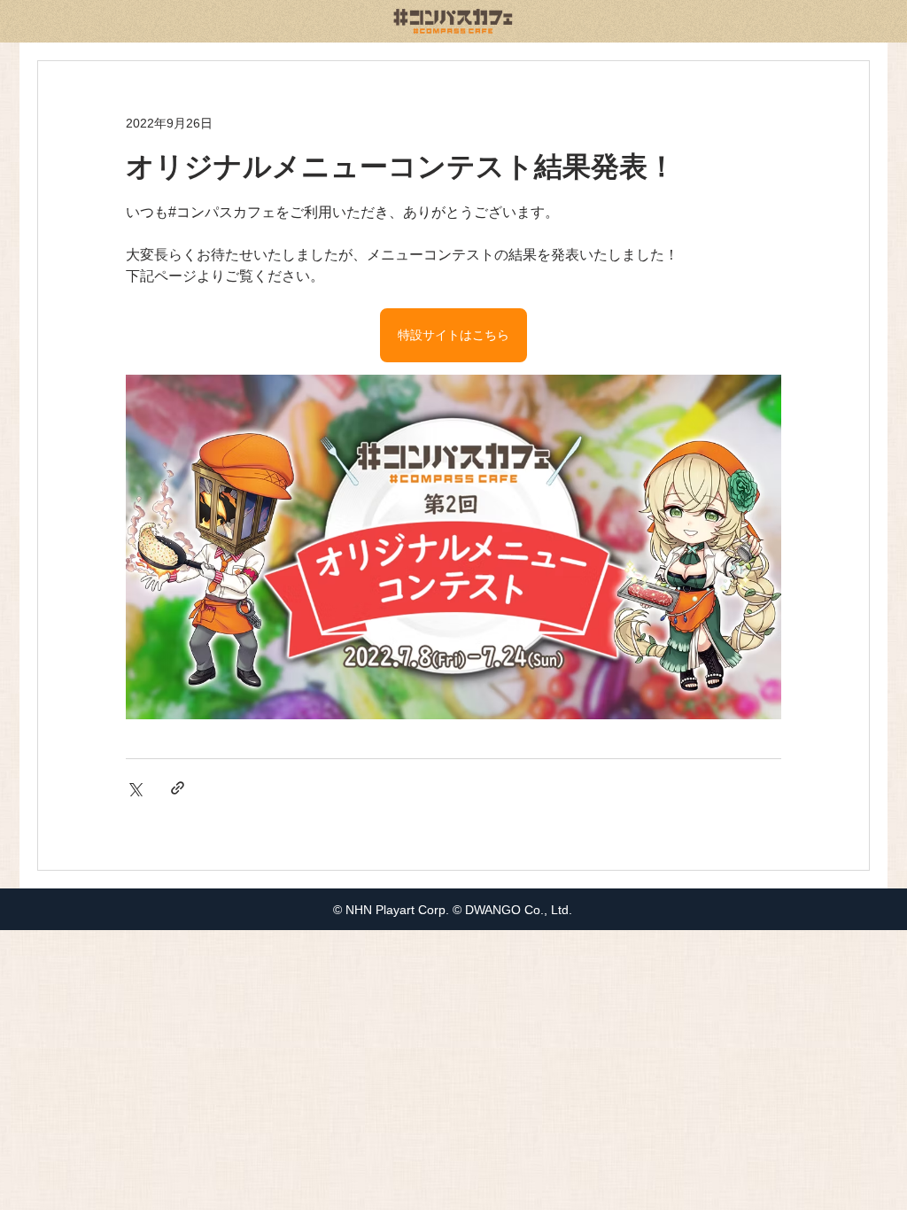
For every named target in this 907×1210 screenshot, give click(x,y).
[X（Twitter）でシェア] (134, 788)
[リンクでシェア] (177, 788)
